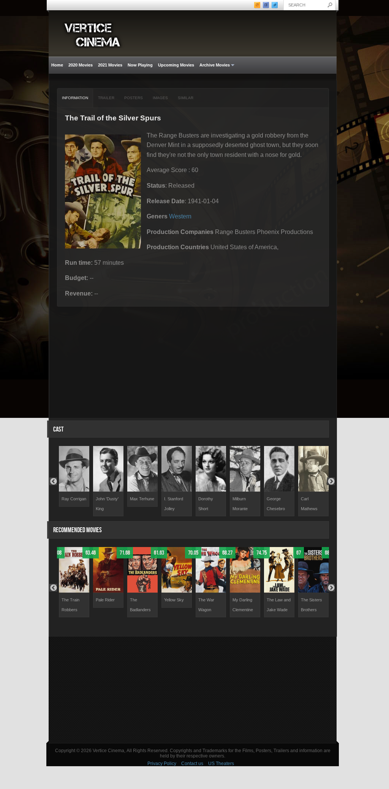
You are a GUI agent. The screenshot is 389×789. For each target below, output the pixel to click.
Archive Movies (213, 65)
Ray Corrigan (74, 498)
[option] (74, 476)
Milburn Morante (240, 503)
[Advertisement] (193, 690)
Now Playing (140, 65)
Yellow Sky (174, 600)
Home (57, 65)
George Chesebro (276, 503)
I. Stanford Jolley (173, 503)
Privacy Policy (161, 763)
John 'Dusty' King (107, 503)
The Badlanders (140, 605)
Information (75, 98)
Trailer (106, 98)
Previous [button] (53, 481)
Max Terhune (142, 498)
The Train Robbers (70, 605)
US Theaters (221, 763)
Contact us (192, 763)
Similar (185, 98)
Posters (133, 98)
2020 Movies (80, 65)
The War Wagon (206, 605)
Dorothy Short (205, 503)
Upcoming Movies (176, 65)
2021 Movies (110, 65)
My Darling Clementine (242, 605)
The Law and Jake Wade (279, 605)
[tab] (75, 98)
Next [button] (331, 481)
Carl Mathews (309, 503)
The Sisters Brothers (311, 605)
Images (160, 98)
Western (180, 216)
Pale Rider (105, 600)
